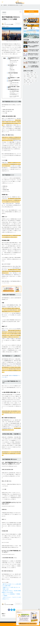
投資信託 (28, 74)
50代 (25, 82)
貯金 (31, 74)
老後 (28, 82)
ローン (25, 77)
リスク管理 (29, 77)
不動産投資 (4, 12)
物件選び (3, 615)
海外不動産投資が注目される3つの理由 (14, 58)
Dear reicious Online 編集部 (8, 24)
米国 (10, 74)
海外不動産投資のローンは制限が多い (13, 78)
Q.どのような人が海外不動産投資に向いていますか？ (14, 96)
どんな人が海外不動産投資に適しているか (13, 81)
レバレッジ (33, 79)
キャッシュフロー (26, 84)
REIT (31, 82)
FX (24, 74)
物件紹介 (31, 72)
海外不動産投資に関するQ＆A (13, 89)
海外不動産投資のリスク (12, 65)
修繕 (24, 79)
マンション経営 (26, 72)
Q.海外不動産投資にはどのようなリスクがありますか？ (14, 94)
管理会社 (28, 79)
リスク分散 (11, 63)
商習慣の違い (12, 66)
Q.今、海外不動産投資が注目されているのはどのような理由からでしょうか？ (14, 92)
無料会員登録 (31, 11)
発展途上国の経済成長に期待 (14, 60)
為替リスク (11, 68)
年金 (34, 74)
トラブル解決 (35, 77)
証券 (35, 72)
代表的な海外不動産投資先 (13, 72)
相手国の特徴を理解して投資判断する (13, 87)
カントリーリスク (12, 71)
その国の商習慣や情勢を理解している (14, 83)
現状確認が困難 (12, 69)
